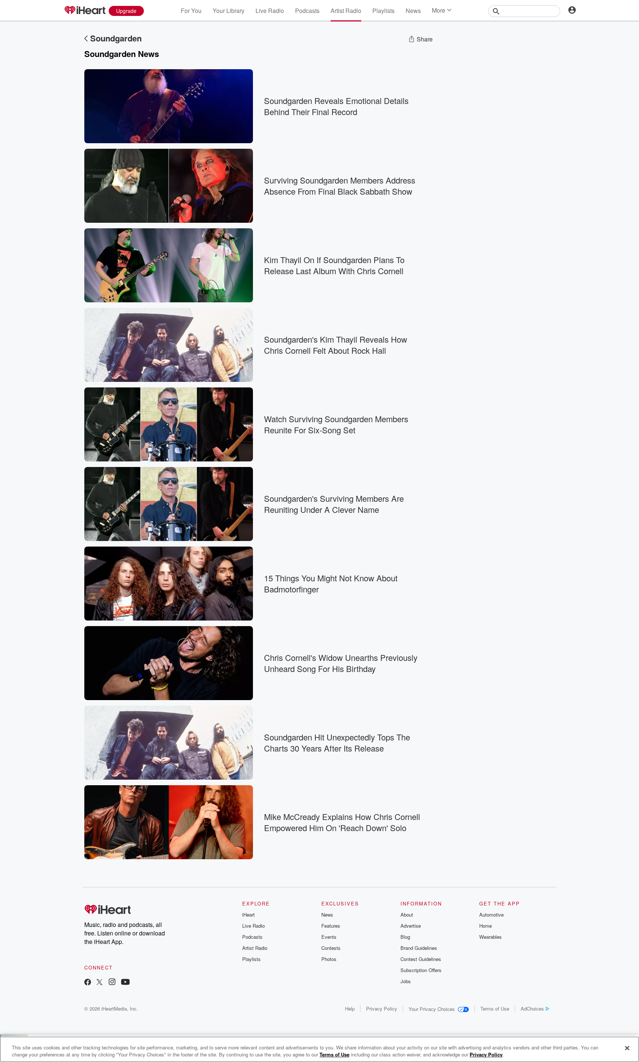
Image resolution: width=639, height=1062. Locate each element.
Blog (405, 936)
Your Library (228, 10)
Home (485, 925)
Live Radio (270, 10)
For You (191, 10)
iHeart (248, 914)
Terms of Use (494, 1008)
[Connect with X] (99, 982)
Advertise (410, 925)
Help (350, 1008)
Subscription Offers (421, 970)
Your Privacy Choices (432, 1008)
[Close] (627, 1048)
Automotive (491, 914)
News (413, 10)
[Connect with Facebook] (87, 982)
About (406, 914)
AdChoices (532, 1008)
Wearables (490, 936)
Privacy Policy (381, 1008)
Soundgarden (116, 38)
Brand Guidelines (418, 947)
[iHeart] (84, 10)
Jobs (405, 981)
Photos (329, 958)
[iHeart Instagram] (112, 982)
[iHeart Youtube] (125, 982)
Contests (331, 947)
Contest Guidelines (420, 958)
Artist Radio (346, 10)
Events (329, 936)
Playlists (383, 10)
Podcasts (307, 10)
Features (330, 925)
